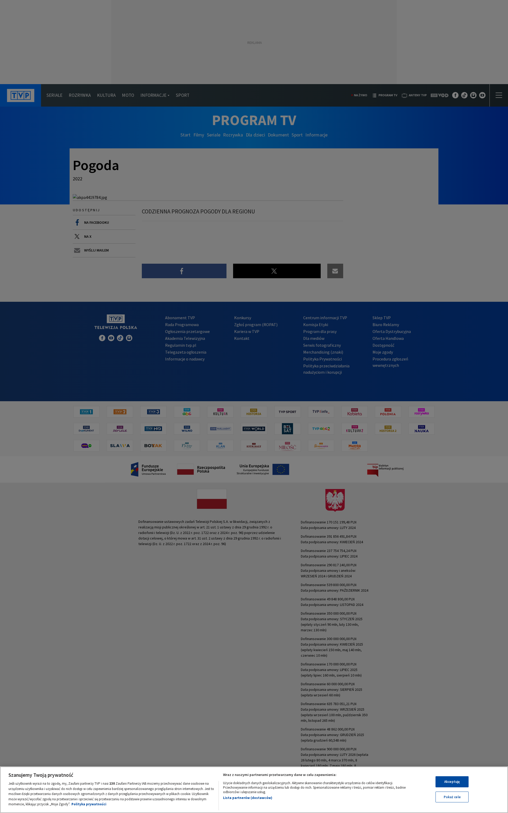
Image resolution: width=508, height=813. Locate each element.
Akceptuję (452, 781)
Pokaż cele (452, 797)
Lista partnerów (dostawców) (247, 798)
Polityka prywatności (88, 804)
